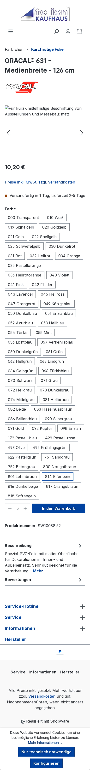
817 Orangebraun (62, 486)
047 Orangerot (21, 303)
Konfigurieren (46, 763)
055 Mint (44, 332)
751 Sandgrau (57, 457)
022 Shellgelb (44, 236)
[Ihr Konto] (68, 31)
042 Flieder (42, 284)
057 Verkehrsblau (57, 342)
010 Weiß (55, 217)
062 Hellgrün (20, 361)
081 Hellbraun (56, 399)
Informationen (42, 672)
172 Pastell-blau (22, 438)
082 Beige (17, 409)
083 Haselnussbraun (53, 409)
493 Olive (16, 447)
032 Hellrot (40, 255)
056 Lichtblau (20, 342)
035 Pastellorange (24, 265)
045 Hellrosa (53, 294)
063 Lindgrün (52, 361)
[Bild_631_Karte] (45, 132)
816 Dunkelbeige (23, 486)
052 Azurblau (20, 323)
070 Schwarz (20, 380)
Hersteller (15, 639)
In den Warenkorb (59, 508)
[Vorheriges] (8, 132)
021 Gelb (16, 236)
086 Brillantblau (22, 418)
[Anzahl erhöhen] (25, 508)
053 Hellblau (52, 323)
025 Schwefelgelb (24, 246)
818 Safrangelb (22, 496)
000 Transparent (23, 217)
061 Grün (54, 351)
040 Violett (59, 275)
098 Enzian (70, 428)
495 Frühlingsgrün (49, 447)
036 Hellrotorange (24, 275)
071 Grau (49, 380)
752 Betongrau (21, 466)
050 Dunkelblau (22, 313)
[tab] (44, 558)
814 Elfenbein (57, 476)
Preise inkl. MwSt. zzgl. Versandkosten (40, 182)
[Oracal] (45, 87)
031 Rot (15, 255)
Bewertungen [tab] (18, 579)
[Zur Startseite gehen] (45, 14)
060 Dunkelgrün (23, 351)
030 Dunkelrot (62, 246)
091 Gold (16, 428)
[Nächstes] (81, 132)
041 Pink (16, 284)
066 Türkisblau (55, 370)
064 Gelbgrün (20, 370)
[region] (45, 132)
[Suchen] (56, 31)
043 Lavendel (20, 294)
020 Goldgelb (54, 227)
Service (18, 672)
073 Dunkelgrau (54, 390)
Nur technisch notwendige (46, 751)
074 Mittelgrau (21, 399)
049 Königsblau (57, 303)
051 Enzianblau (59, 313)
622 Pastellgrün (22, 457)
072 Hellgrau (20, 390)
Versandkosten (41, 696)
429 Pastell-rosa (60, 438)
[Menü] (10, 31)
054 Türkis (18, 332)
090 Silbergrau (58, 418)
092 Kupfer (42, 428)
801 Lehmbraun (22, 476)
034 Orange (69, 255)
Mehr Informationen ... (45, 743)
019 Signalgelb (21, 227)
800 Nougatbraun (59, 466)
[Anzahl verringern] (10, 508)
